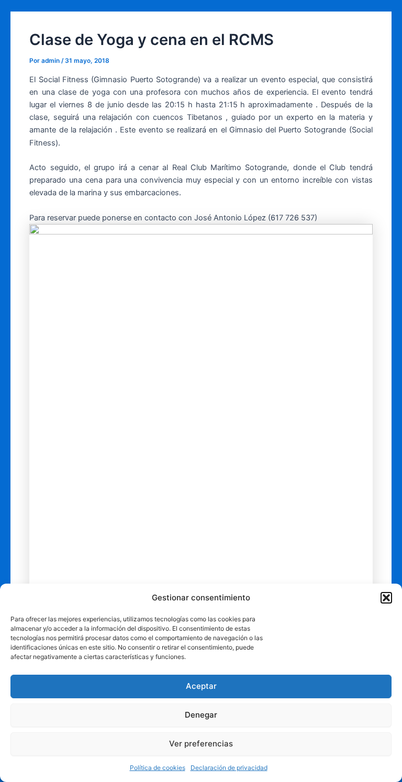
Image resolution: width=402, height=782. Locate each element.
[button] (386, 598)
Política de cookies (157, 768)
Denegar (201, 715)
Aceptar (201, 686)
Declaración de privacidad (229, 768)
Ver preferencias (201, 744)
